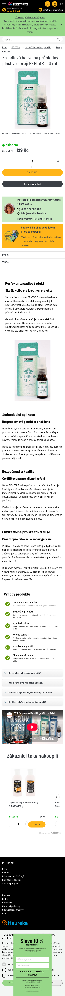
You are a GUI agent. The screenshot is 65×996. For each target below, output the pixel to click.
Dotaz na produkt (32, 183)
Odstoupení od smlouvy (13, 909)
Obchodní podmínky (11, 906)
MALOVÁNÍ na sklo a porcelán (38, 47)
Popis (5, 255)
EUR (61, 3)
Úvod (4, 47)
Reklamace (7, 902)
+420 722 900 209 (14, 8)
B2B (4, 913)
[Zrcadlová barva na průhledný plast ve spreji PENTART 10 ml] (32, 98)
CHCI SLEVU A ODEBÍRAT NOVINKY (32, 973)
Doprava (6, 895)
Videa (5, 262)
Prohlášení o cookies (11, 879)
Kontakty (6, 872)
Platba (5, 898)
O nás (4, 868)
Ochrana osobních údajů (13, 876)
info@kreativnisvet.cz (53, 9)
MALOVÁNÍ (15, 47)
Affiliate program (10, 883)
